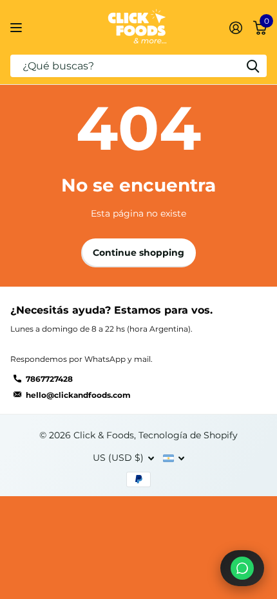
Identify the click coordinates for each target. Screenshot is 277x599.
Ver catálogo (17, 27)
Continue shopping (138, 252)
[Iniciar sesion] (235, 27)
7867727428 (49, 379)
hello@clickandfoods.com (78, 395)
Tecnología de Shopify (188, 435)
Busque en (252, 66)
